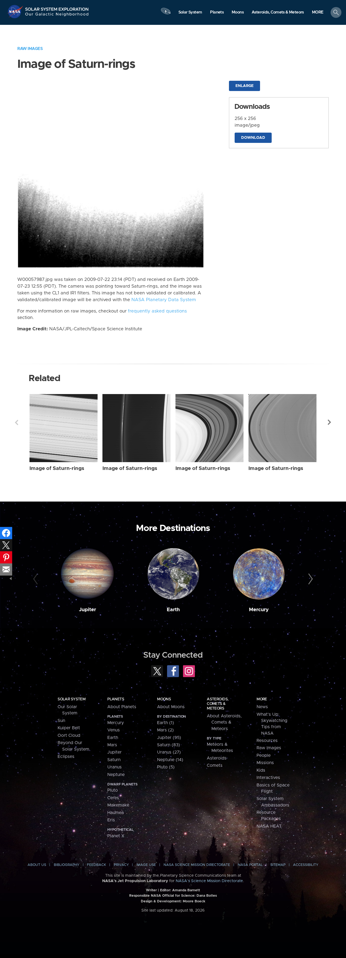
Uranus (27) (169, 752)
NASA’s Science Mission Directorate (209, 881)
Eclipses (66, 756)
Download (253, 138)
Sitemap (277, 865)
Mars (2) (165, 730)
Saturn (114, 760)
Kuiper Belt (69, 728)
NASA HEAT (269, 826)
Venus (113, 730)
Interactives (268, 777)
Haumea (115, 813)
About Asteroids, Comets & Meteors (224, 722)
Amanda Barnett (186, 890)
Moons (164, 699)
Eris (111, 820)
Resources (267, 740)
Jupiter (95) (169, 737)
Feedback (96, 865)
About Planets (121, 707)
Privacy (121, 865)
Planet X (115, 836)
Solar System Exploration (57, 8)
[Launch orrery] (165, 14)
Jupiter (87, 609)
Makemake (118, 805)
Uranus (114, 767)
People (264, 755)
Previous (16, 422)
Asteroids (217, 758)
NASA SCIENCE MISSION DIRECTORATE (197, 865)
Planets (115, 699)
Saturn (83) (168, 745)
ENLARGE (244, 86)
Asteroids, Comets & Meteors (217, 703)
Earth (173, 609)
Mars (112, 745)
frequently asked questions (157, 311)
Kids (261, 770)
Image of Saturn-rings (56, 468)
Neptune (116, 774)
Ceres (113, 798)
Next (329, 422)
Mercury (259, 609)
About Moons (171, 707)
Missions (265, 763)
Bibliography (66, 865)
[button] (318, 13)
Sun (61, 720)
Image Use (146, 865)
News (262, 707)
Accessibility (305, 865)
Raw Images (30, 49)
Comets (214, 765)
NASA (16, 11)
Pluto (112, 790)
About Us (37, 865)
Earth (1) (165, 723)
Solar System (71, 699)
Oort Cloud (69, 735)
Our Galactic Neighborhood (57, 15)
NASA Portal (250, 865)
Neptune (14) (170, 760)
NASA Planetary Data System (163, 300)
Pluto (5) (166, 767)
